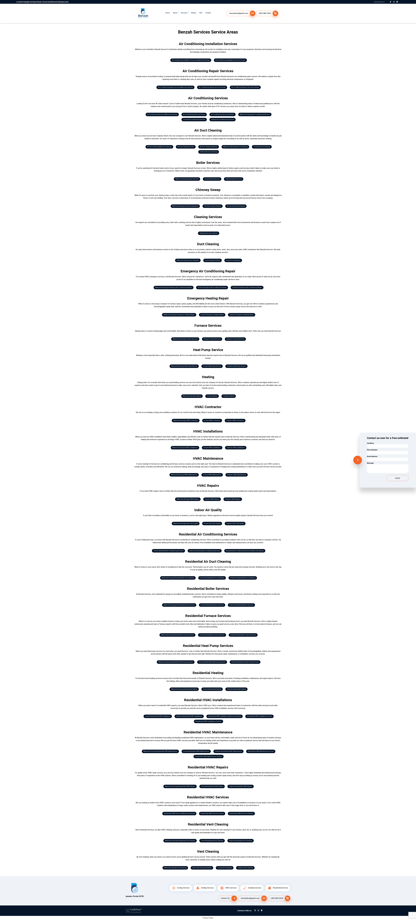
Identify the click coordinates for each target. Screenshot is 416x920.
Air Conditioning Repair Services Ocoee (212, 87)
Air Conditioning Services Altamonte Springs (162, 114)
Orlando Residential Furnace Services (243, 635)
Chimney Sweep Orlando (212, 206)
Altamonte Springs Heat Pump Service (184, 366)
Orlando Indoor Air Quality (235, 523)
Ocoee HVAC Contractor (212, 420)
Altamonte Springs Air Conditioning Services (255, 114)
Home (167, 13)
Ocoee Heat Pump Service (212, 366)
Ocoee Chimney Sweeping (236, 206)
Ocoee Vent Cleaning (224, 868)
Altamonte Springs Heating (192, 396)
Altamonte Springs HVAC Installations (185, 447)
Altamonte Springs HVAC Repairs (188, 499)
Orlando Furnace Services (235, 339)
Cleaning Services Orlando (209, 233)
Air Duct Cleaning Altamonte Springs (159, 147)
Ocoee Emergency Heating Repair (212, 315)
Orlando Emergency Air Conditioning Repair (247, 287)
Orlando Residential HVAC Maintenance (228, 751)
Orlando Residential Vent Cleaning (240, 840)
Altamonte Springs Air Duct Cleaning (235, 147)
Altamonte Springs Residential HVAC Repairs (180, 786)
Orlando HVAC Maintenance (236, 475)
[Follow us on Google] (398, 2)
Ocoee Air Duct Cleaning (262, 147)
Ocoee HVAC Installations (212, 447)
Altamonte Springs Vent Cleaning (175, 868)
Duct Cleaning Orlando (212, 260)
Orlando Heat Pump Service (236, 366)
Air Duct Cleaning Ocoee (185, 147)
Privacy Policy (208, 918)
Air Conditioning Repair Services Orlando (245, 87)
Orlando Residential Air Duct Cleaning (242, 578)
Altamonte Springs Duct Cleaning (188, 260)
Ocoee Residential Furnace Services (212, 635)
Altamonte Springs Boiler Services (187, 179)
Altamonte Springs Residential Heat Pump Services (175, 662)
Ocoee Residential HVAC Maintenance (196, 751)
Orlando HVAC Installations (236, 447)
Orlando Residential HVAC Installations (189, 716)
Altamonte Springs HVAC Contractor (185, 420)
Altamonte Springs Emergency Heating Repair (179, 315)
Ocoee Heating (212, 396)
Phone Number (372, 450)
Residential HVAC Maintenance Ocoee (261, 751)
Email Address (372, 456)
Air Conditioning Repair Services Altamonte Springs (175, 87)
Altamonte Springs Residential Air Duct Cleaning (178, 578)
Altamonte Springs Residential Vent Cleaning (180, 840)
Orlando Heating (228, 396)
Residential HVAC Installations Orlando (209, 721)
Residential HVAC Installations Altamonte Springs (224, 716)
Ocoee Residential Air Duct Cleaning (212, 578)
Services (184, 13)
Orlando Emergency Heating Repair (242, 315)
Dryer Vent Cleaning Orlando (202, 868)
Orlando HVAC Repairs (232, 499)
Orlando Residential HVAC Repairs (240, 786)
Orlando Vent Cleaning (245, 868)
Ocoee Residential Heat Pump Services (212, 662)
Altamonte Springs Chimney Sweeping (185, 206)
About (175, 13)
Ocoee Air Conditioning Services (194, 119)
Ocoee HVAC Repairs (212, 499)
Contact (208, 13)
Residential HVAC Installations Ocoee (259, 716)
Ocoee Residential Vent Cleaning (212, 840)
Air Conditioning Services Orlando (222, 114)
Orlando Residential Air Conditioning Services (204, 551)
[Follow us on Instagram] (394, 2)
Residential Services (280, 888)
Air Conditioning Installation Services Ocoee (230, 60)
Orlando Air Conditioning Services (222, 119)
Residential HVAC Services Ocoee (212, 813)
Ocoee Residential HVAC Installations (157, 716)
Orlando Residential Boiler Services (241, 605)
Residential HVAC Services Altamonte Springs (179, 813)
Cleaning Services (254, 888)
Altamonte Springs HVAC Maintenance (184, 475)
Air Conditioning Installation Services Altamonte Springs (191, 60)
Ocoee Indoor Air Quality (212, 523)
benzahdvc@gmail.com (238, 13)
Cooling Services (183, 888)
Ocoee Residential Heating (212, 689)
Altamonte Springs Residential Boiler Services (179, 605)
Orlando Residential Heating (236, 689)
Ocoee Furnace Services (212, 339)
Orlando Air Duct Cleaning (208, 152)
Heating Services (207, 888)
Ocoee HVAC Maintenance (212, 475)
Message (370, 463)
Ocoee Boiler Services (212, 179)
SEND (397, 478)
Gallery (193, 13)
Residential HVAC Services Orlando (241, 813)
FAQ (200, 13)
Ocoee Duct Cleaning (233, 260)
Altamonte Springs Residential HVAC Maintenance (160, 751)
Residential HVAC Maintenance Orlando (208, 756)
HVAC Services (231, 888)
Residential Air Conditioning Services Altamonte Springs (245, 551)
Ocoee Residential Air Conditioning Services (168, 551)
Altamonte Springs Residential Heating (184, 689)
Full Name (370, 443)
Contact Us (225, 898)
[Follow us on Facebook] (391, 2)
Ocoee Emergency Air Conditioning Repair (212, 287)
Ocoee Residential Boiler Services (212, 605)
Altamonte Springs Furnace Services (185, 339)
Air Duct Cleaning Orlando (208, 147)
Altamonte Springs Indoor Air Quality (185, 523)
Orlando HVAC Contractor (235, 420)
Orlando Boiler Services (234, 179)
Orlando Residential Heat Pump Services (245, 662)
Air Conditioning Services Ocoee (194, 114)
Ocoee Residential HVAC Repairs (212, 786)
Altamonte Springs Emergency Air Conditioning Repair (173, 287)
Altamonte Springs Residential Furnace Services (177, 635)
